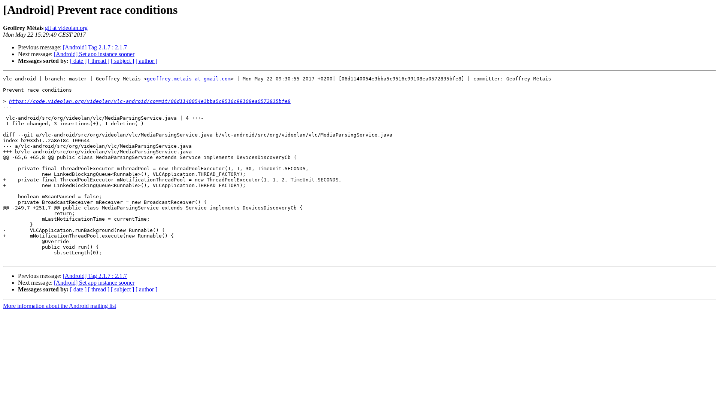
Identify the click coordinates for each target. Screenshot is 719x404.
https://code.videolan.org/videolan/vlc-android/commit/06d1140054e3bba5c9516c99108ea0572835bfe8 (150, 101)
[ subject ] (122, 61)
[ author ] (146, 61)
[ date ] (78, 61)
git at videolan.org (66, 28)
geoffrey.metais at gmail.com (189, 79)
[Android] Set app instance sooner (94, 54)
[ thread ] (98, 61)
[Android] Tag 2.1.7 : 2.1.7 (95, 47)
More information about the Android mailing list (59, 306)
